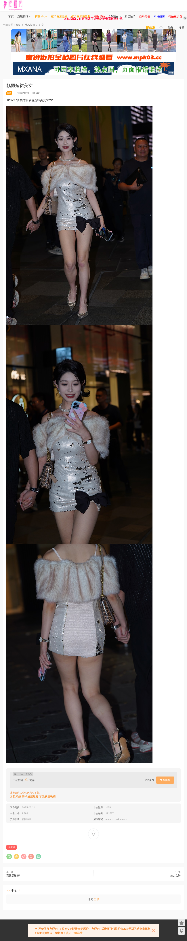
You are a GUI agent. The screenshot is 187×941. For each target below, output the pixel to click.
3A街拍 (113, 16)
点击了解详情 (74, 933)
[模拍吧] (13, 5)
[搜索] (161, 27)
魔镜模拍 (22, 16)
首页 (11, 16)
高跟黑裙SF (13, 875)
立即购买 (165, 780)
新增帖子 (130, 16)
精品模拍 (24, 93)
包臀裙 (11, 847)
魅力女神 (175, 875)
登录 (96, 899)
